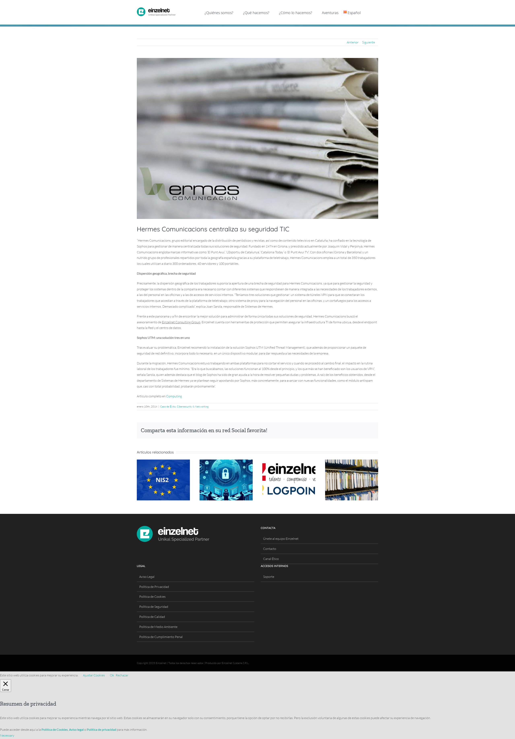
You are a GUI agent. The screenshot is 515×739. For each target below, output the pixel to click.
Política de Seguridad (153, 607)
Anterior (352, 42)
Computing (174, 396)
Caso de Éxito (168, 406)
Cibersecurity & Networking (193, 406)
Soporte (268, 577)
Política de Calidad (152, 617)
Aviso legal (76, 729)
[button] (371, 12)
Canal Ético (271, 559)
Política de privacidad (101, 729)
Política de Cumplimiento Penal (161, 637)
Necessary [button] (7, 735)
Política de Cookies (152, 597)
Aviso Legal (146, 577)
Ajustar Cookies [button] (94, 675)
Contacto (269, 549)
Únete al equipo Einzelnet (281, 539)
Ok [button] (112, 675)
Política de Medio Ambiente (158, 627)
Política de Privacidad (154, 587)
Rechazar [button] (122, 675)
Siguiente (368, 42)
